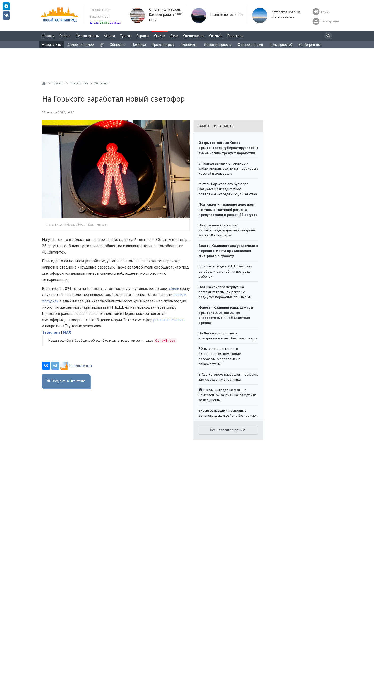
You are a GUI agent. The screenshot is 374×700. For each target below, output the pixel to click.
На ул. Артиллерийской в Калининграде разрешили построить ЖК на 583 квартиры (227, 230)
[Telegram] (55, 366)
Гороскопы (235, 35)
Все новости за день (226, 430)
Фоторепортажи (250, 44)
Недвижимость (87, 35)
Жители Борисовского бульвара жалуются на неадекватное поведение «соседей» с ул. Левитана (228, 189)
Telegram (51, 332)
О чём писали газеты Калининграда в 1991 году (166, 14)
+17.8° (100, 10)
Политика (139, 44)
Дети (174, 35)
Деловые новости (218, 44)
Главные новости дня (226, 14)
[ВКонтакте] (46, 366)
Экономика (189, 44)
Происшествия (163, 44)
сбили (174, 288)
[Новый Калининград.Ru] (44, 83)
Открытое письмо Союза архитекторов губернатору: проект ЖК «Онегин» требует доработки (228, 147)
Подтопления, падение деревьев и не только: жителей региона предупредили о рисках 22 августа (228, 209)
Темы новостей (281, 44)
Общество (117, 44)
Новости (48, 35)
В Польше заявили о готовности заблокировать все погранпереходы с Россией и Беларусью (228, 168)
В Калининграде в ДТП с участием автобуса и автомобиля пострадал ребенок (226, 271)
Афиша (109, 35)
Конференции (310, 44)
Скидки (159, 35)
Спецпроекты (193, 35)
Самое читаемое (81, 44)
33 (99, 16)
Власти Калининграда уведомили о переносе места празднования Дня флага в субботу (228, 250)
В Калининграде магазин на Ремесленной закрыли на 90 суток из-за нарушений (228, 395)
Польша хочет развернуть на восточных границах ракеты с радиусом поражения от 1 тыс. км (225, 292)
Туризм (125, 35)
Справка (142, 35)
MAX (67, 332)
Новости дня (52, 44)
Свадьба (215, 35)
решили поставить (169, 319)
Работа (65, 35)
